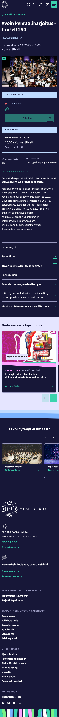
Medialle (6, 672)
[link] (47, 4)
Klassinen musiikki (13, 37)
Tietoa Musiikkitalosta (14, 663)
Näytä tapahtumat (12, 470)
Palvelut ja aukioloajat (14, 659)
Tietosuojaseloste (11, 697)
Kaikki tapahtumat (15, 14)
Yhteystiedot (9, 547)
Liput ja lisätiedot (12, 386)
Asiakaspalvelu (10, 541)
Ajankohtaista (9, 654)
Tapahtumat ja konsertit (15, 596)
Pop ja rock (53, 466)
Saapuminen (9, 571)
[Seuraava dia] (53, 398)
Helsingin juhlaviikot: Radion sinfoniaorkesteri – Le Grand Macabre (25, 376)
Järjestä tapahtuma (12, 600)
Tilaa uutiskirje (10, 668)
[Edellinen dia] (45, 398)
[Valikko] (54, 4)
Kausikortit (8, 629)
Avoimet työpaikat (12, 681)
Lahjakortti (8, 634)
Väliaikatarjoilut (11, 620)
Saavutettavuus (10, 576)
